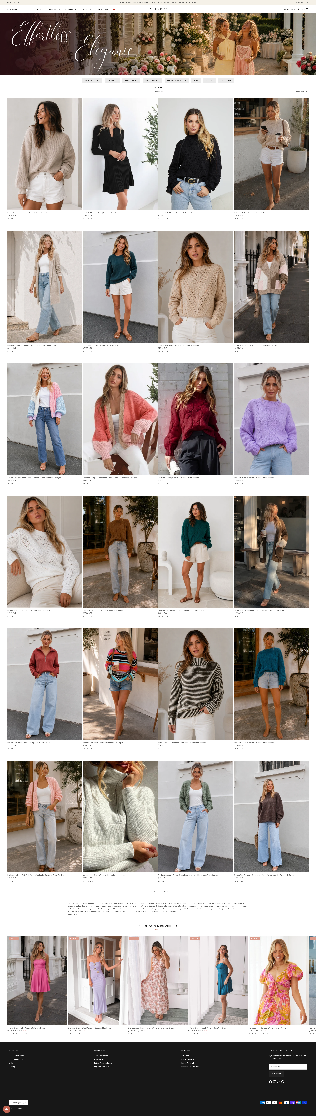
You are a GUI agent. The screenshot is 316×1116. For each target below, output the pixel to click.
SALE (115, 9)
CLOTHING (40, 9)
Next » (165, 892)
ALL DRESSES (112, 81)
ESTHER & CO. (18, 1109)
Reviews (12, 1063)
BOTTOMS (209, 81)
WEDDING (87, 9)
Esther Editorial (187, 1063)
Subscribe (276, 1074)
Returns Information (17, 1059)
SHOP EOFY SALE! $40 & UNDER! (158, 926)
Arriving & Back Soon (176, 81)
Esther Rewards (187, 1059)
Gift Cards (185, 1056)
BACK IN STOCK (71, 9)
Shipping (12, 1066)
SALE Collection (92, 81)
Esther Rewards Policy (103, 1063)
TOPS (196, 81)
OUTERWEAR (226, 81)
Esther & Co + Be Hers (190, 1066)
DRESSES (27, 9)
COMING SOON (102, 9)
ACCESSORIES (54, 9)
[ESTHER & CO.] (158, 9)
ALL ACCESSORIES (152, 81)
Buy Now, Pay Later (101, 1066)
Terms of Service (101, 1056)
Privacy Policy (99, 1059)
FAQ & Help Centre (16, 1056)
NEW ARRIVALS (13, 9)
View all (158, 929)
